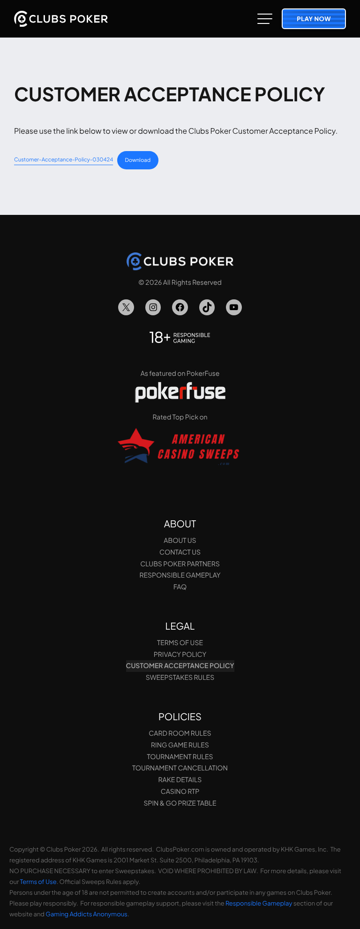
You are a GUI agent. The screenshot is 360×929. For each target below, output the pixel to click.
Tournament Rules (180, 757)
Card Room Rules (180, 733)
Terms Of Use (180, 643)
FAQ (180, 587)
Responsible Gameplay (179, 575)
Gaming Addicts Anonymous (86, 914)
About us (180, 540)
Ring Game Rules (180, 745)
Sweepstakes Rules (180, 677)
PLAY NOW (314, 19)
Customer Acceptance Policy (180, 666)
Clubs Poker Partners (179, 564)
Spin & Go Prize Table (179, 803)
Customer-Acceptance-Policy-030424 (63, 160)
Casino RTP (180, 791)
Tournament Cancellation (180, 768)
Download (138, 160)
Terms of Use (38, 881)
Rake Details (180, 780)
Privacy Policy (180, 654)
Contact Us (180, 552)
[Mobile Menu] (264, 18)
